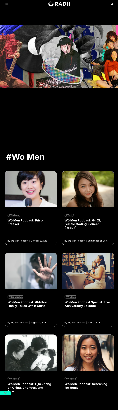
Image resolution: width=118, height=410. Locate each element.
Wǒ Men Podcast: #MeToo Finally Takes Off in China (27, 304)
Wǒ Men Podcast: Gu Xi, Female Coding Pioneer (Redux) (83, 224)
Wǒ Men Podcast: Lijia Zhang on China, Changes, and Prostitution (29, 387)
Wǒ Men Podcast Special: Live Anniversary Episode (87, 304)
